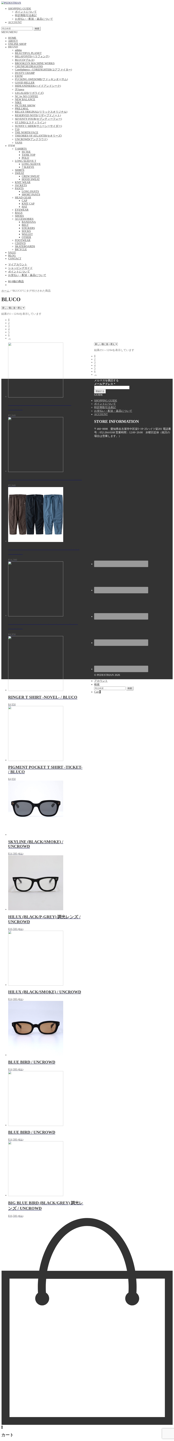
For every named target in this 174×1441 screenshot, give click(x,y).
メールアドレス (104, 383)
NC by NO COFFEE (26, 96)
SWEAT (19, 173)
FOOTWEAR (22, 240)
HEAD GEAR (23, 197)
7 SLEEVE (28, 167)
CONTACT (14, 258)
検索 (37, 28)
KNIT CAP (28, 203)
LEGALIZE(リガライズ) (29, 93)
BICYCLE (21, 249)
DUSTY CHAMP (25, 73)
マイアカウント (17, 264)
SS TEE (26, 151)
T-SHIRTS (21, 148)
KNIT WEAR (22, 182)
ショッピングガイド (20, 268)
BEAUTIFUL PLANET (28, 53)
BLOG (12, 255)
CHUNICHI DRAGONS (29, 66)
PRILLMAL (22, 108)
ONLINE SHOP (17, 44)
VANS (18, 142)
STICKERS (28, 228)
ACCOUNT (15, 22)
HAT (24, 206)
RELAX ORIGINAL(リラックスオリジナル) (41, 111)
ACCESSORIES (24, 218)
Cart (97, 691)
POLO (25, 157)
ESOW (19, 76)
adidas (18, 50)
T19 (17, 129)
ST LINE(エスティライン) (30, 122)
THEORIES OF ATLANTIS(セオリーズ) (38, 135)
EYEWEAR (22, 209)
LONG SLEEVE (31, 164)
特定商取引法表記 (26, 15)
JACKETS (21, 185)
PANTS (19, 188)
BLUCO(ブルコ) (24, 59)
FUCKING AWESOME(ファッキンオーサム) (41, 79)
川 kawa (19, 89)
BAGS (18, 212)
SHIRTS (19, 170)
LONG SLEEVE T (25, 160)
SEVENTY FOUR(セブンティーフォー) (38, 118)
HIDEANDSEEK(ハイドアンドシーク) (38, 85)
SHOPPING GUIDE (19, 8)
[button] (9, 32)
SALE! (12, 252)
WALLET (27, 234)
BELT (25, 225)
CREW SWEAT (31, 176)
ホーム (5, 290)
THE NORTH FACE (26, 132)
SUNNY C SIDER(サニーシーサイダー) (38, 126)
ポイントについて (26, 11)
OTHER (26, 237)
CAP (24, 200)
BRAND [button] (13, 47)
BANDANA (29, 221)
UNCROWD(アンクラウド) (31, 139)
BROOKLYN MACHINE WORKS (35, 63)
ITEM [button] (11, 145)
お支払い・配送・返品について (34, 18)
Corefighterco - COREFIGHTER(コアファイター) (43, 69)
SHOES (19, 215)
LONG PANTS (30, 191)
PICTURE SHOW (25, 105)
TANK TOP (28, 154)
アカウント (101, 680)
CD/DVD (20, 243)
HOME (12, 37)
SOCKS (26, 231)
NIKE (18, 102)
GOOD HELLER (24, 82)
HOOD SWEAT (31, 179)
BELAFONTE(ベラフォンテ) (32, 56)
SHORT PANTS (31, 194)
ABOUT (13, 40)
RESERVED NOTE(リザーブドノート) (38, 115)
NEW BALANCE (25, 99)
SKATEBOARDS (25, 246)
